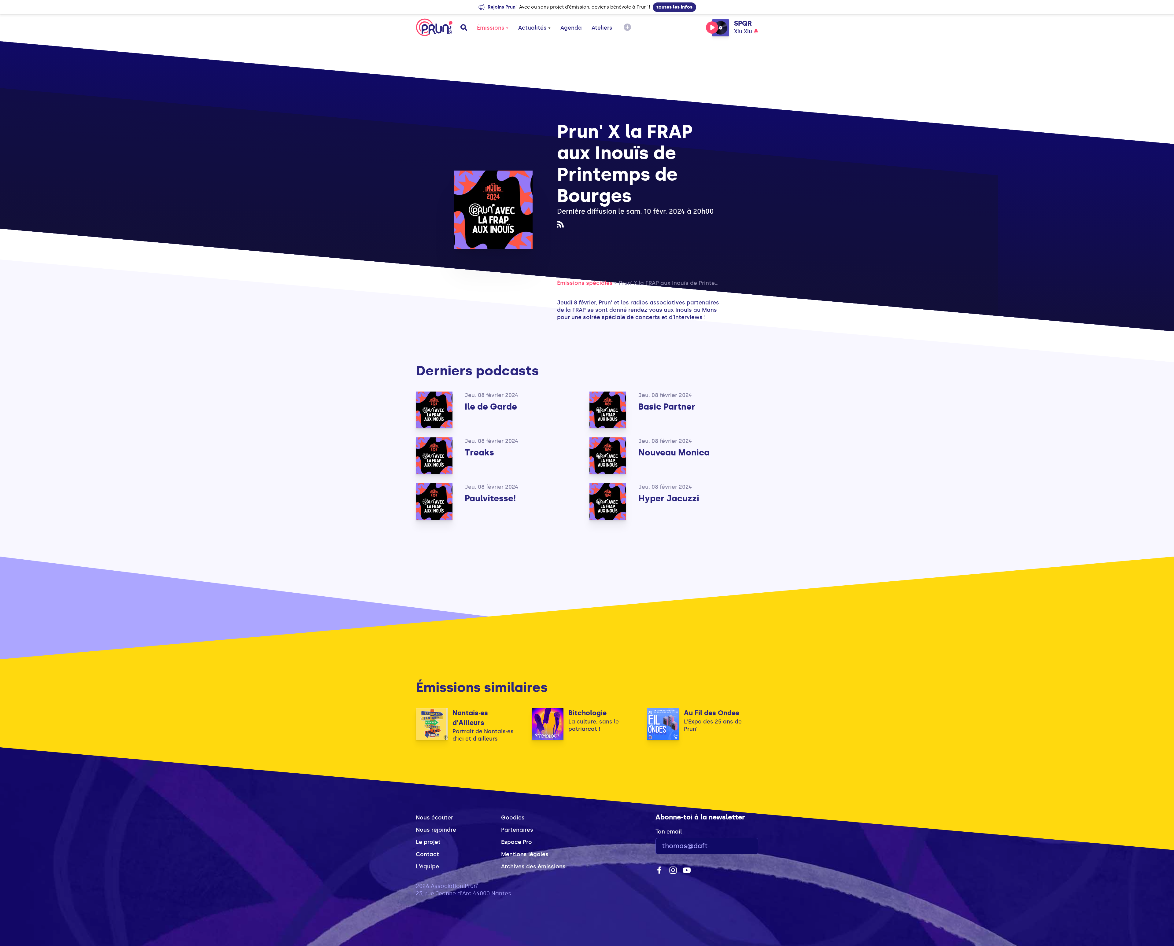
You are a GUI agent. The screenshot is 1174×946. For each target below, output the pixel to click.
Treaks (479, 452)
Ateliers (602, 27)
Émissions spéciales (585, 283)
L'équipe (427, 866)
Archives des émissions (533, 866)
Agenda (571, 27)
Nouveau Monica (674, 452)
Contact (427, 854)
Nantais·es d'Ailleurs (470, 718)
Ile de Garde (491, 407)
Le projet (428, 842)
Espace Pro (516, 842)
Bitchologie (587, 713)
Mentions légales (524, 854)
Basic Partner (666, 407)
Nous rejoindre (436, 829)
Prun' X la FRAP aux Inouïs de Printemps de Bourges (689, 283)
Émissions (490, 27)
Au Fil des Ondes (711, 713)
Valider (736, 846)
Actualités (532, 27)
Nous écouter (434, 817)
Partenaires (517, 829)
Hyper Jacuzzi (668, 498)
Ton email (668, 831)
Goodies (513, 817)
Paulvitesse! (490, 498)
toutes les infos (674, 7)
